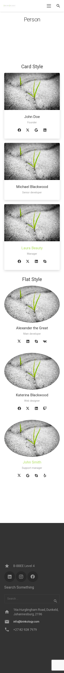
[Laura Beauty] (32, 222)
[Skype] (45, 261)
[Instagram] (21, 576)
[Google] (36, 130)
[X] (27, 130)
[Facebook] (19, 130)
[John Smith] (32, 438)
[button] (48, 6)
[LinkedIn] (45, 130)
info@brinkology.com (26, 621)
